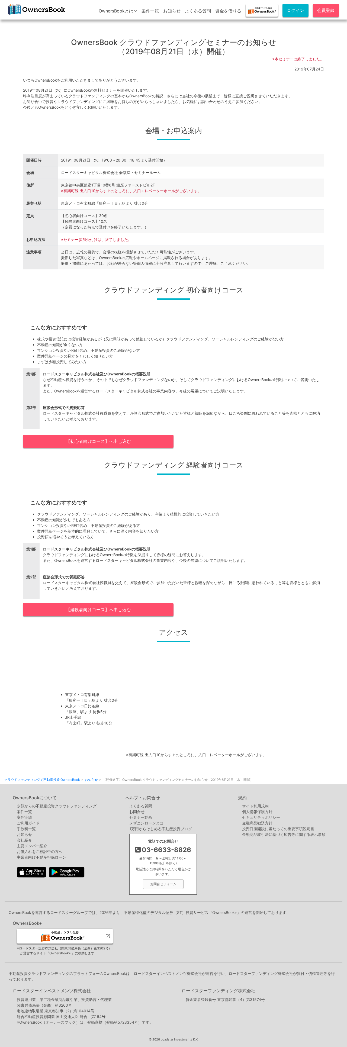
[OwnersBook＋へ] (262, 10)
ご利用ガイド (28, 823)
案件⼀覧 (24, 811)
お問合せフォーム (163, 884)
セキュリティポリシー (261, 817)
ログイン (295, 10)
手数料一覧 (26, 828)
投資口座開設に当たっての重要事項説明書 (278, 828)
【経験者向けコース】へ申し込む (98, 609)
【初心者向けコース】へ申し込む (98, 441)
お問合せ (136, 811)
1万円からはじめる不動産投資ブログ (160, 828)
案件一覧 (150, 11)
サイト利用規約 (255, 806)
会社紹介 (24, 840)
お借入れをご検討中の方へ (39, 851)
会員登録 (326, 10)
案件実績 (24, 817)
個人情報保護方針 (257, 811)
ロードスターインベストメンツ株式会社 (52, 990)
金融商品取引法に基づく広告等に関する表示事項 (284, 834)
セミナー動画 (140, 817)
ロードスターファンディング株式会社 (218, 990)
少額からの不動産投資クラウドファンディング (57, 806)
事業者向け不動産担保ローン (41, 857)
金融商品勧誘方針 (257, 823)
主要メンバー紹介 (32, 845)
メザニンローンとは (146, 823)
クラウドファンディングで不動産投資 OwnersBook (35, 14)
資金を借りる (228, 11)
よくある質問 (198, 11)
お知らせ (172, 11)
